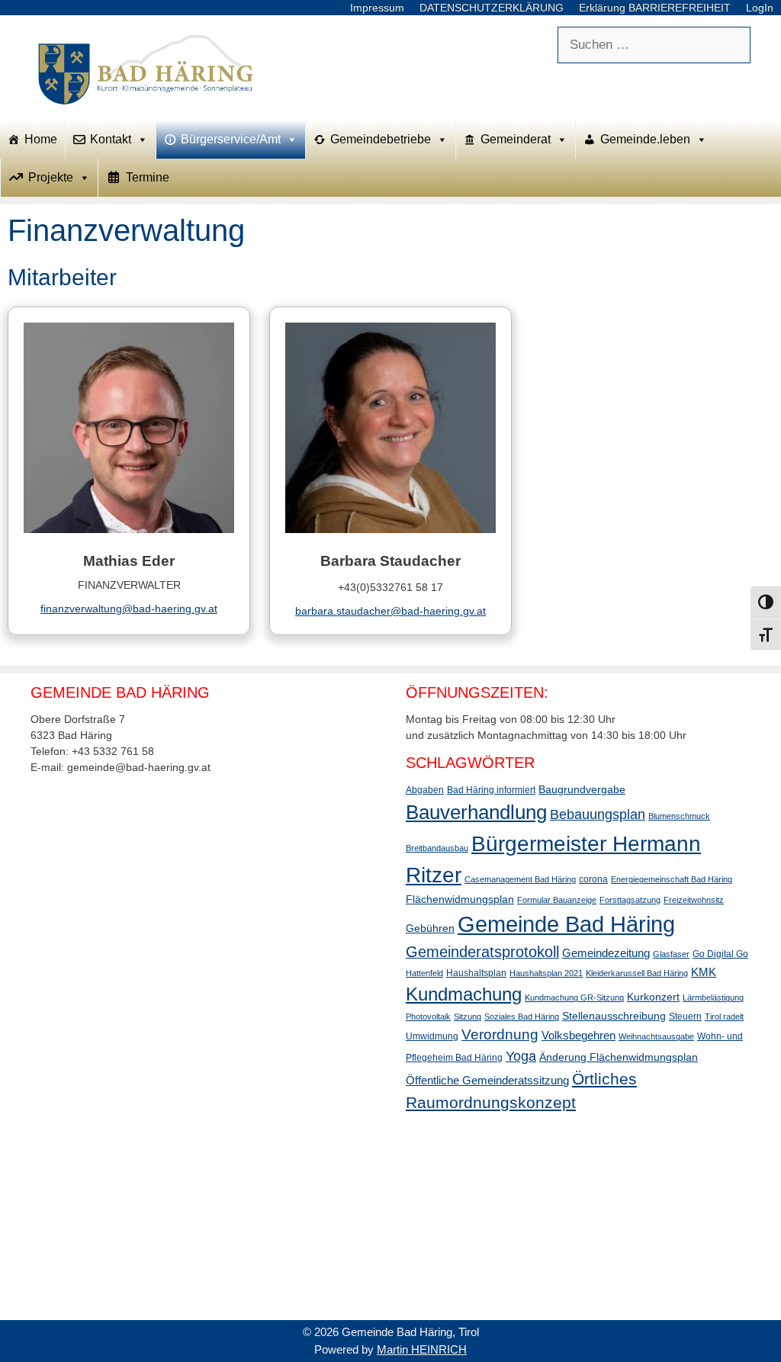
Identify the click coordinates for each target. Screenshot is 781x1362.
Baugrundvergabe (581, 789)
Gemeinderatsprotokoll (482, 951)
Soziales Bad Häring (521, 1016)
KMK (703, 971)
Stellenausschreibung (614, 1016)
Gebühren (430, 928)
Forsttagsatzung (629, 899)
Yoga (521, 1056)
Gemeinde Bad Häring (566, 923)
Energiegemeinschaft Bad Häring (671, 879)
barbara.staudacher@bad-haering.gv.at (390, 611)
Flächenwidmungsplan (460, 899)
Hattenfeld (424, 973)
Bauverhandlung (476, 812)
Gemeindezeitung (606, 952)
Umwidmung (432, 1036)
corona (593, 879)
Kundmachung (464, 994)
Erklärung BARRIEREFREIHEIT (655, 8)
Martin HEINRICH (422, 1349)
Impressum (377, 8)
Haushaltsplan (476, 973)
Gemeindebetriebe (380, 139)
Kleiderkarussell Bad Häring (637, 973)
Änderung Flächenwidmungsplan (618, 1057)
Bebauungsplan (597, 814)
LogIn (759, 8)
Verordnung (499, 1034)
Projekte (50, 177)
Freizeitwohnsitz (694, 899)
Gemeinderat (515, 139)
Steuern (685, 1016)
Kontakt (110, 139)
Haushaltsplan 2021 (546, 973)
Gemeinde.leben (645, 139)
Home (40, 139)
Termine (147, 177)
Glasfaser (671, 954)
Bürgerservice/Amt (231, 139)
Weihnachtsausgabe (656, 1036)
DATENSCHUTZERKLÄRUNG (491, 8)
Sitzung (467, 1016)
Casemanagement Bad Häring (520, 879)
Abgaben (425, 790)
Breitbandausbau (437, 848)
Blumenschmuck (679, 816)
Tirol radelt (724, 1016)
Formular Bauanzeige (556, 899)
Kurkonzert (653, 997)
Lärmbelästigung (713, 997)
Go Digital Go (720, 954)
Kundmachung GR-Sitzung (574, 997)
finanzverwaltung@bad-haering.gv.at (128, 608)
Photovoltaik (428, 1016)
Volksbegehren (578, 1035)
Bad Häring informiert (491, 790)
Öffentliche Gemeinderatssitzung (487, 1080)
